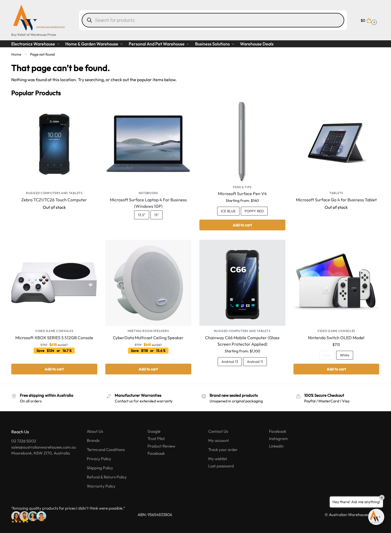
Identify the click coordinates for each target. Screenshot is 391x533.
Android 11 (255, 361)
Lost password (221, 465)
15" (156, 215)
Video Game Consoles (54, 331)
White (344, 355)
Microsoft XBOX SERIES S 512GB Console (54, 337)
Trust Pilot (156, 438)
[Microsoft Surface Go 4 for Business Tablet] (336, 145)
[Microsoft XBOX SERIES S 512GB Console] (54, 283)
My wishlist (217, 458)
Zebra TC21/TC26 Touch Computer (54, 199)
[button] (368, 20)
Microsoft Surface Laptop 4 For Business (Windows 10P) (148, 203)
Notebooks (148, 193)
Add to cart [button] (54, 369)
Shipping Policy (100, 467)
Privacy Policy (99, 458)
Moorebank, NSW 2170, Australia (40, 453)
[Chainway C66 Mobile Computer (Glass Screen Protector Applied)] (242, 283)
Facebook (156, 453)
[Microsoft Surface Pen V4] (242, 142)
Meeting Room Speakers (148, 331)
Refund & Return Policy (107, 477)
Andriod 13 (229, 361)
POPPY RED (254, 211)
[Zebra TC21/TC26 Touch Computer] (54, 145)
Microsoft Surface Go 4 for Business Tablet (336, 199)
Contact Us (218, 431)
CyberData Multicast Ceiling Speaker (148, 337)
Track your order (223, 449)
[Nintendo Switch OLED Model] (336, 283)
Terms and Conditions (106, 449)
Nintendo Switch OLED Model (336, 337)
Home (16, 54)
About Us (95, 431)
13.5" (141, 215)
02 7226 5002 (23, 440)
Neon (327, 355)
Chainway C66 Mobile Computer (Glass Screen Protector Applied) (242, 341)
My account (218, 440)
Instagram (278, 438)
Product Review (161, 446)
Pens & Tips (242, 187)
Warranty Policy (101, 486)
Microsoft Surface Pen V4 (242, 193)
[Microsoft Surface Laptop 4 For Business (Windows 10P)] (148, 145)
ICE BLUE (228, 211)
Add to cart (242, 225)
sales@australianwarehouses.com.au (43, 447)
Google (154, 431)
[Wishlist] (89, 110)
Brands (93, 440)
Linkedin (276, 446)
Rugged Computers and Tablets (54, 193)
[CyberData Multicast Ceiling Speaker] (148, 283)
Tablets (336, 193)
